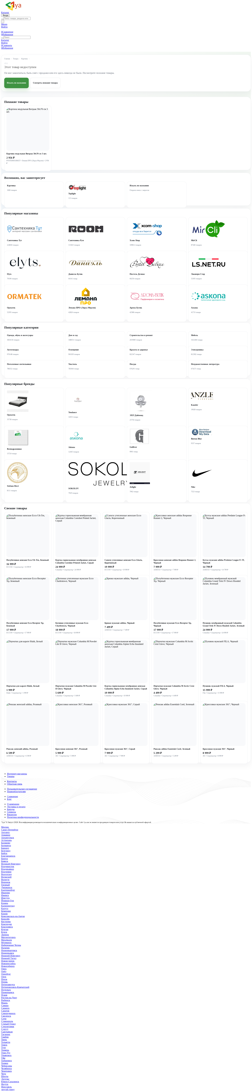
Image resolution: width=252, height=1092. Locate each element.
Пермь (4, 982)
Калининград (8, 906)
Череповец (6, 1071)
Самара (4, 1005)
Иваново (5, 892)
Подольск (6, 990)
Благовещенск (8, 856)
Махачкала (6, 940)
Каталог (5, 12)
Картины (24, 59)
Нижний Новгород (10, 955)
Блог (9, 799)
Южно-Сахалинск (10, 1081)
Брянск (4, 861)
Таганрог (5, 1034)
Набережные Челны (11, 945)
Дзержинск (6, 887)
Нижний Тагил (8, 958)
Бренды (11, 809)
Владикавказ (7, 869)
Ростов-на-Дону (9, 997)
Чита (3, 1073)
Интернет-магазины (17, 774)
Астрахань (6, 840)
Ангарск (5, 832)
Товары (15, 59)
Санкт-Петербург (9, 829)
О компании (13, 804)
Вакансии (12, 814)
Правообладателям (16, 791)
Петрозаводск (8, 984)
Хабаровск (6, 1060)
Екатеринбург (8, 890)
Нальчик (5, 948)
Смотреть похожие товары (45, 83)
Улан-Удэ (5, 1052)
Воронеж (5, 882)
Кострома (6, 921)
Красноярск (7, 927)
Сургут (4, 1029)
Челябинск (6, 1068)
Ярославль (6, 1087)
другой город (7, 1089)
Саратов (5, 1011)
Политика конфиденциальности (23, 817)
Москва (5, 827)
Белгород (5, 850)
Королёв (5, 919)
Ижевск (5, 895)
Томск (4, 1045)
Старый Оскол (8, 1024)
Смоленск (6, 1016)
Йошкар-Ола (7, 900)
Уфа (3, 1058)
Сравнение (12, 796)
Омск (4, 969)
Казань (4, 903)
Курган (4, 929)
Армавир (5, 835)
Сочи (3, 1018)
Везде (5, 15)
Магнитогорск (8, 937)
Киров (4, 913)
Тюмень (5, 1050)
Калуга (4, 908)
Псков (4, 995)
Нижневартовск (9, 950)
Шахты (4, 1076)
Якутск (4, 1084)
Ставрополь (7, 1021)
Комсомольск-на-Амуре (13, 916)
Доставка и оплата (16, 806)
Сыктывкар (7, 1031)
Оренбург (6, 974)
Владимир (6, 871)
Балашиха (6, 845)
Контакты (12, 781)
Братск (4, 858)
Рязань (4, 1003)
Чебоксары (6, 1066)
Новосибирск (8, 966)
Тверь (4, 1039)
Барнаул (5, 848)
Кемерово (6, 911)
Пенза (4, 979)
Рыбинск (5, 1000)
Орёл (3, 971)
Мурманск (6, 942)
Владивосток (7, 866)
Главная (7, 59)
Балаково (5, 843)
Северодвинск (8, 1013)
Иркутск (5, 898)
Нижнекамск (7, 953)
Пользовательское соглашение (22, 789)
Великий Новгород (10, 864)
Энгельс (5, 1079)
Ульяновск (6, 1055)
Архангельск (7, 837)
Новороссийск (8, 963)
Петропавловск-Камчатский (15, 987)
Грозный (5, 885)
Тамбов (5, 1037)
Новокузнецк (7, 961)
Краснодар (6, 924)
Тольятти (5, 1042)
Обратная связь (14, 784)
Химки (4, 1063)
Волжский (6, 877)
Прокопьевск (7, 992)
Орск (3, 976)
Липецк (5, 934)
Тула (3, 1047)
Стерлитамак (7, 1026)
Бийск (4, 853)
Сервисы (11, 812)
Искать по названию (16, 83)
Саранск (5, 1008)
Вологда (5, 879)
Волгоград (6, 874)
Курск (4, 932)
